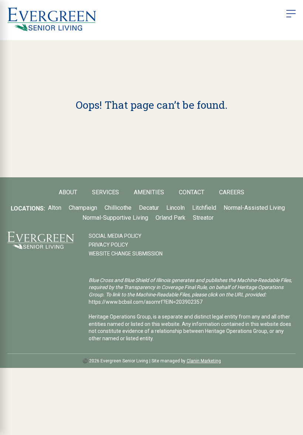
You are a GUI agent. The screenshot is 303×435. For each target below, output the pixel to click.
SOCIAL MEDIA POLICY (115, 236)
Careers (231, 192)
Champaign (83, 207)
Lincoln (175, 207)
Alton (54, 207)
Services (105, 192)
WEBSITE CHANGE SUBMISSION (126, 254)
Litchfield (204, 207)
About (68, 192)
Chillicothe (118, 207)
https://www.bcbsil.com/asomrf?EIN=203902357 (145, 302)
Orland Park (170, 217)
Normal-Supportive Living (115, 217)
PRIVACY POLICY (108, 245)
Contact (191, 192)
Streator (203, 217)
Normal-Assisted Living (254, 207)
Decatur (149, 207)
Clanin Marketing (204, 360)
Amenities (149, 192)
